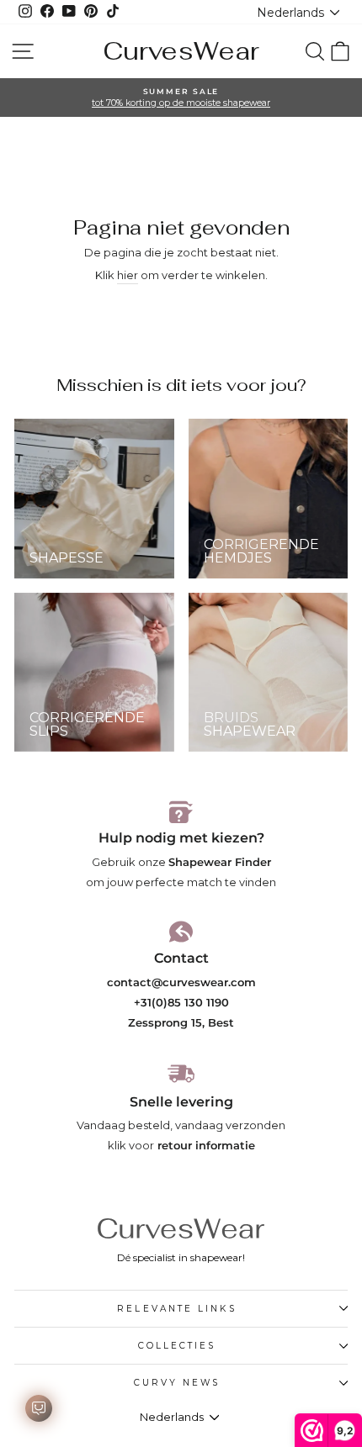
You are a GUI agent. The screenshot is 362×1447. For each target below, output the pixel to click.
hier (127, 275)
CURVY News (177, 1382)
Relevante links (176, 1308)
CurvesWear (181, 50)
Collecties (177, 1345)
